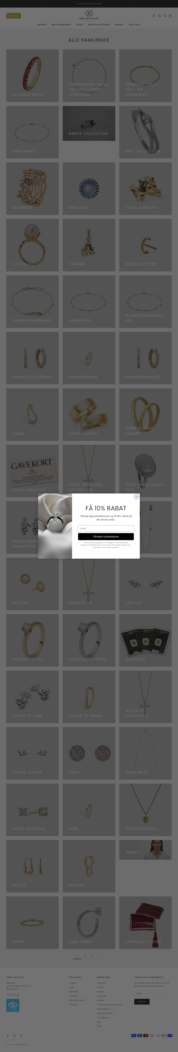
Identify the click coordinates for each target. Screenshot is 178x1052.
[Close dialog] (136, 497)
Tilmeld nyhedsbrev (106, 536)
